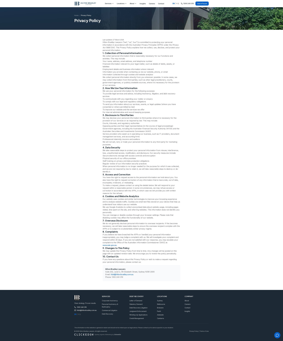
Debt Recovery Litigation (138, 308)
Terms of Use (204, 331)
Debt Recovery (107, 314)
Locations (120, 3)
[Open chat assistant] (277, 335)
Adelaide (160, 315)
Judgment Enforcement (137, 311)
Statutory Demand (135, 304)
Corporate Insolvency (110, 301)
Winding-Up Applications (138, 315)
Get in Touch (202, 4)
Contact (161, 4)
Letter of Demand (135, 301)
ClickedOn (117, 334)
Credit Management (136, 318)
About (132, 3)
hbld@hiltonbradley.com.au (122, 274)
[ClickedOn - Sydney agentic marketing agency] (83, 335)
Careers (152, 4)
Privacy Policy (193, 331)
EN (174, 3)
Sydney (160, 301)
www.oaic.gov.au (110, 245)
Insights (143, 4)
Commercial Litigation (109, 310)
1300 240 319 (188, 3)
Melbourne (161, 304)
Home (76, 15)
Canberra (160, 318)
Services (108, 3)
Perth (159, 311)
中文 (177, 3)
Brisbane (160, 308)
